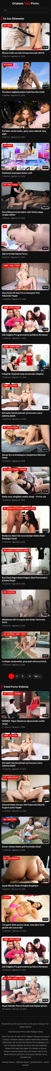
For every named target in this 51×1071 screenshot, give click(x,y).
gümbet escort (36, 1062)
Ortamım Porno (25, 3)
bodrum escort (8, 1062)
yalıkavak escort (22, 1062)
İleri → (38, 676)
